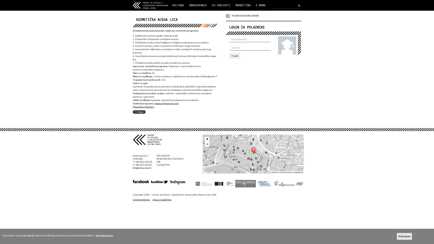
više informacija (104, 235)
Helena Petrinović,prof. (167, 103)
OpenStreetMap (286, 172)
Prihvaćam (404, 236)
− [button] (207, 144)
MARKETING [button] (243, 5)
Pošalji (234, 55)
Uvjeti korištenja (141, 199)
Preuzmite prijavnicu (143, 106)
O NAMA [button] (260, 5)
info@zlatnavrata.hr (142, 168)
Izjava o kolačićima (161, 199)
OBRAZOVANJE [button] (198, 5)
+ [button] (207, 139)
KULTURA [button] (178, 5)
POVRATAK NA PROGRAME (245, 16)
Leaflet (273, 172)
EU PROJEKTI (221, 5)
